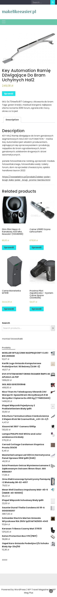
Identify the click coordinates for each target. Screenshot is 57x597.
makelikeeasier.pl (19, 11)
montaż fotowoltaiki (12, 338)
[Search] (53, 328)
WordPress (20, 589)
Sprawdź (8, 93)
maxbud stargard (32, 104)
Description (12, 119)
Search (6, 322)
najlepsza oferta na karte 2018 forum (26, 106)
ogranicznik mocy (40, 107)
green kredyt (15, 104)
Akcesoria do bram (43, 101)
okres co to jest (10, 111)
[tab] (12, 120)
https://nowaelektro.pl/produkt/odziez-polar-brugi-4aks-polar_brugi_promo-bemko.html (26, 178)
